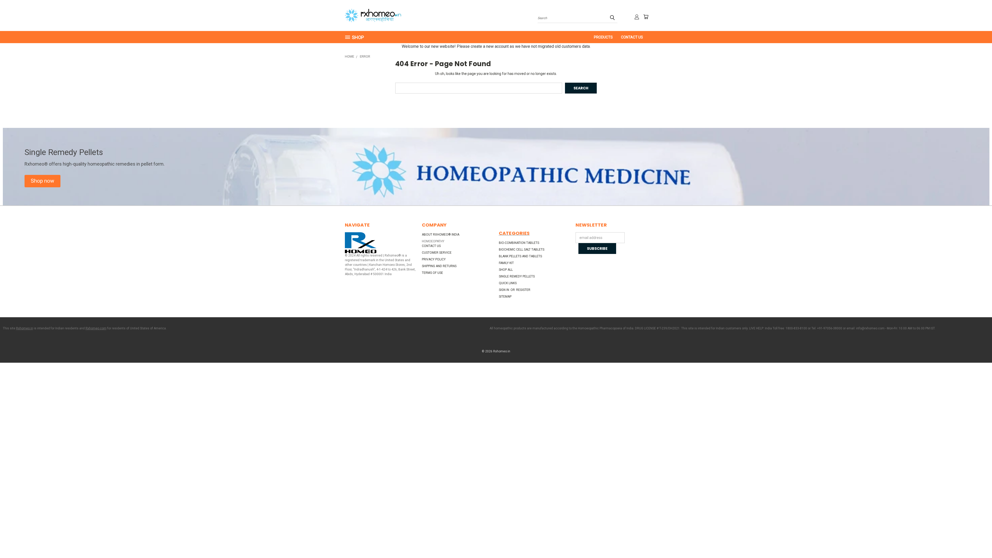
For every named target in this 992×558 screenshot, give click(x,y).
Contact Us (632, 37)
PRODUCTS (603, 37)
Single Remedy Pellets (517, 276)
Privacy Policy (434, 259)
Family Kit (506, 263)
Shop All (506, 270)
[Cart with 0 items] (645, 16)
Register (523, 290)
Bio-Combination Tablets (519, 243)
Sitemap (505, 296)
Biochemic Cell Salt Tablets (521, 249)
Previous (978, 542)
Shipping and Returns (439, 266)
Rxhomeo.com (96, 328)
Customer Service (437, 252)
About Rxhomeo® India (440, 234)
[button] (42, 181)
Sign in (504, 290)
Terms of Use (432, 273)
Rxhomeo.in (24, 328)
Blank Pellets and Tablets (520, 256)
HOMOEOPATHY (433, 241)
